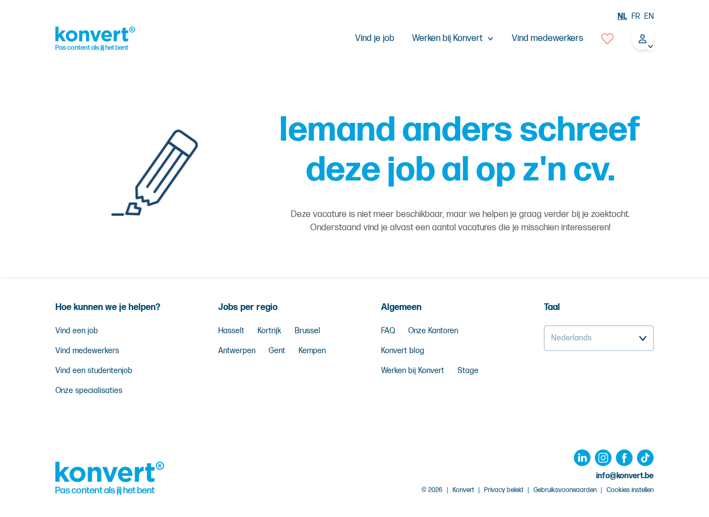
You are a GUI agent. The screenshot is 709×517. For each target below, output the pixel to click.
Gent (277, 350)
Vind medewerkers (547, 38)
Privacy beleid (503, 490)
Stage (468, 370)
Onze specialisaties (88, 390)
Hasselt (231, 330)
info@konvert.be (625, 475)
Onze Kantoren (433, 330)
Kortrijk (269, 330)
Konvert (463, 490)
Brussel (307, 330)
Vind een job (76, 330)
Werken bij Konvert (412, 370)
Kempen (312, 350)
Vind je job (374, 38)
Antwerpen (236, 350)
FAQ (388, 330)
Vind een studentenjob (93, 370)
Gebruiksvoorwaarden (565, 490)
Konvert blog (402, 350)
